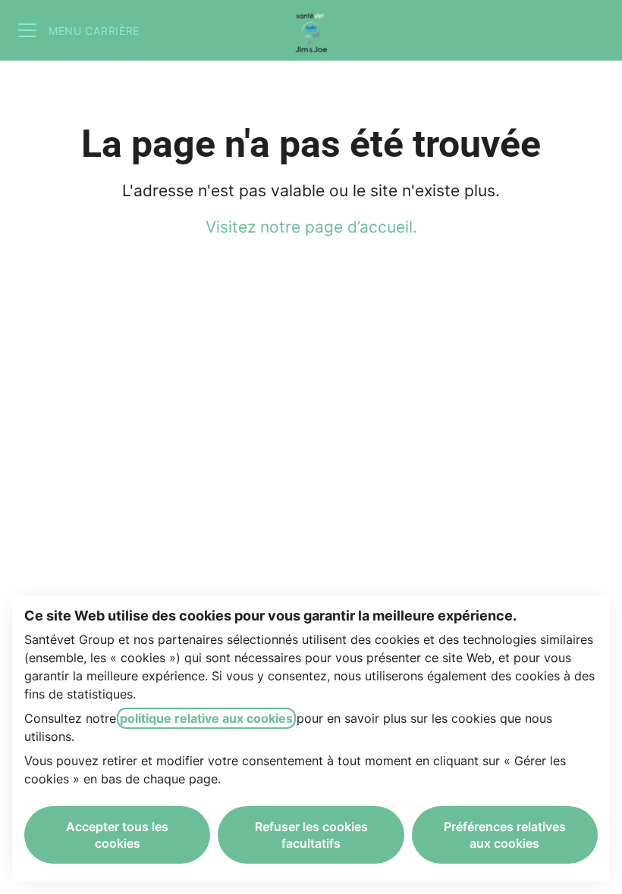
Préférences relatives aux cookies (505, 835)
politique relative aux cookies (206, 718)
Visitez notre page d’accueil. (311, 226)
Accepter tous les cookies (117, 835)
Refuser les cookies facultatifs (311, 835)
